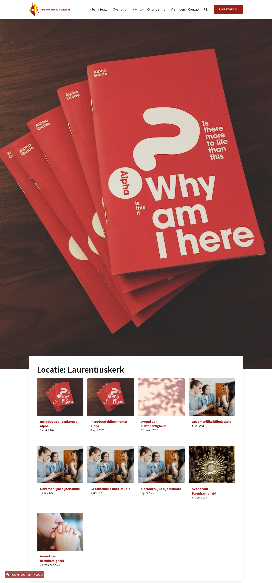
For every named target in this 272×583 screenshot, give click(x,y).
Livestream (228, 9)
